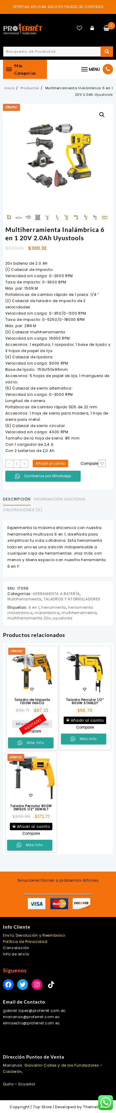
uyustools (62, 618)
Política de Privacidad (25, 941)
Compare (89, 463)
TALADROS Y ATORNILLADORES (72, 599)
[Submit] (107, 51)
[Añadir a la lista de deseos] (85, 671)
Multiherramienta (24, 599)
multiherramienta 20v (29, 618)
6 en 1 (34, 607)
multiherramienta (79, 612)
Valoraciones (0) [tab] (22, 510)
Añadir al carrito (50, 463)
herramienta (53, 607)
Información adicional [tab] (60, 499)
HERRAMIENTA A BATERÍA (56, 593)
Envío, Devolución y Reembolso (34, 935)
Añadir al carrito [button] (87, 720)
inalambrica (47, 612)
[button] (102, 114)
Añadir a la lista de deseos (102, 463)
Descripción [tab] (17, 499)
